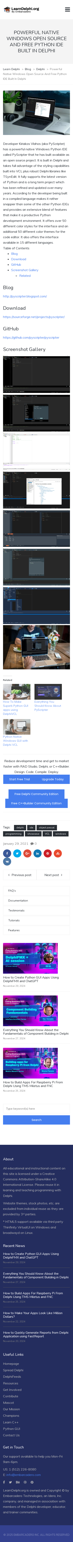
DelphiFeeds (12, 1377)
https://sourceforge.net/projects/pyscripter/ (34, 317)
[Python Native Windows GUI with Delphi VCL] (16, 727)
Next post (51, 875)
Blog (14, 254)
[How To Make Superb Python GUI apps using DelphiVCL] (16, 691)
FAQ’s (12, 891)
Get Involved (12, 1390)
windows (60, 833)
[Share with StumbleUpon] (58, 853)
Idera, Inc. (55, 1496)
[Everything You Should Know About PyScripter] (48, 691)
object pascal (47, 827)
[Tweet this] (17, 853)
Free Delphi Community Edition (36, 794)
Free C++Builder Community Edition (36, 803)
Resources (10, 1383)
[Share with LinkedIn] (37, 853)
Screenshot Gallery (25, 270)
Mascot (8, 1403)
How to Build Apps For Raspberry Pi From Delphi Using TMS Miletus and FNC (33, 1084)
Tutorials (14, 920)
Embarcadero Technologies (22, 1496)
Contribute (10, 1396)
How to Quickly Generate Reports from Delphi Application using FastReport (35, 1334)
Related (25, 276)
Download (18, 259)
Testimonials (16, 910)
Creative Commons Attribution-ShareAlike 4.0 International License (29, 1179)
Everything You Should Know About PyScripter (47, 706)
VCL (47, 833)
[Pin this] (48, 853)
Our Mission (11, 1409)
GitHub (16, 264)
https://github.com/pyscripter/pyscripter (31, 337)
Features (14, 930)
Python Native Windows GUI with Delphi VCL (15, 741)
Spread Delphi (13, 1370)
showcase (33, 833)
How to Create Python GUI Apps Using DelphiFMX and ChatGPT (31, 979)
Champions (11, 1416)
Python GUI (11, 1429)
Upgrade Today (53, 779)
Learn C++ (10, 1422)
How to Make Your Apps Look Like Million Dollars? (32, 1315)
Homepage (11, 1364)
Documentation (18, 901)
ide (31, 827)
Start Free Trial (19, 779)
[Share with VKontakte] (7, 861)
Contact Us (11, 1435)
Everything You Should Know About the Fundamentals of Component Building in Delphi (36, 1032)
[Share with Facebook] (7, 853)
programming (13, 833)
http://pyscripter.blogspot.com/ (25, 296)
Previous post (21, 875)
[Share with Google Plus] (27, 853)
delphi (20, 827)
